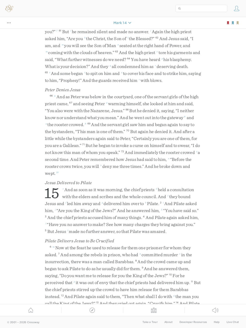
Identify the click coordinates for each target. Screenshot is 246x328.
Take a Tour (150, 322)
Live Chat (233, 322)
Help (217, 322)
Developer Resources (193, 322)
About (168, 322)
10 (57, 172)
